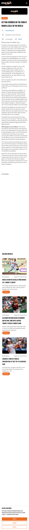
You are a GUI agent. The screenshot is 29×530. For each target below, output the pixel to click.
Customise (14, 523)
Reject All (14, 527)
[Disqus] (14, 194)
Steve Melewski (10, 30)
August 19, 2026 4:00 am (20, 356)
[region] (14, 518)
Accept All (14, 519)
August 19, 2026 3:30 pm (20, 315)
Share (20, 39)
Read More (6, 292)
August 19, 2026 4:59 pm (20, 276)
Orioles (4, 18)
